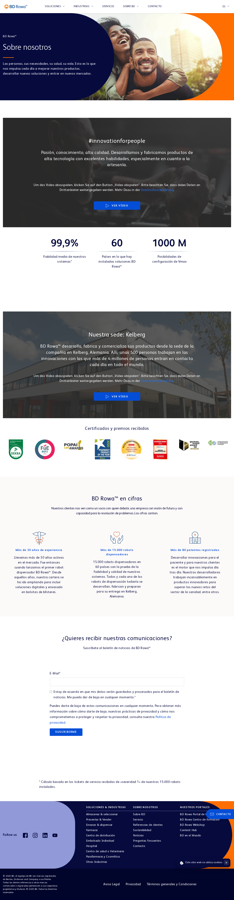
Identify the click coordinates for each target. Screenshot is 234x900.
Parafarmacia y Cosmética (103, 856)
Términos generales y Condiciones (172, 884)
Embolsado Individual (100, 840)
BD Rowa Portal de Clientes (198, 814)
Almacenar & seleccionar (102, 814)
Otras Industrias (96, 862)
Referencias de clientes (148, 825)
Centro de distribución (100, 835)
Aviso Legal (111, 884)
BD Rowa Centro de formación (200, 819)
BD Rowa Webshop (192, 825)
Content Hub (188, 830)
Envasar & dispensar (99, 825)
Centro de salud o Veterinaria (105, 851)
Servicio (108, 6)
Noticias (138, 835)
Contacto (155, 6)
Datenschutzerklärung (157, 190)
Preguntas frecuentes (147, 840)
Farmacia (92, 830)
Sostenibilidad (142, 830)
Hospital (91, 846)
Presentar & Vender (99, 819)
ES (224, 6)
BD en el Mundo (190, 835)
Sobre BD (129, 6)
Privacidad (133, 884)
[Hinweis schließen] (226, 862)
